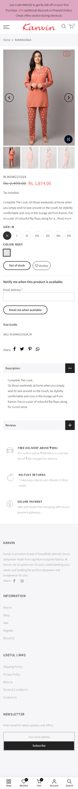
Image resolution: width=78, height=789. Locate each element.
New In (7, 607)
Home (6, 40)
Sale (5, 623)
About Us (9, 638)
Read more (64, 218)
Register (8, 630)
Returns (8, 682)
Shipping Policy (12, 667)
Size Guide (10, 324)
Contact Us (10, 697)
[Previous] (9, 97)
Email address (13, 290)
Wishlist (41, 264)
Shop (6, 615)
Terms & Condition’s (15, 690)
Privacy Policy (11, 674)
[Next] (68, 97)
